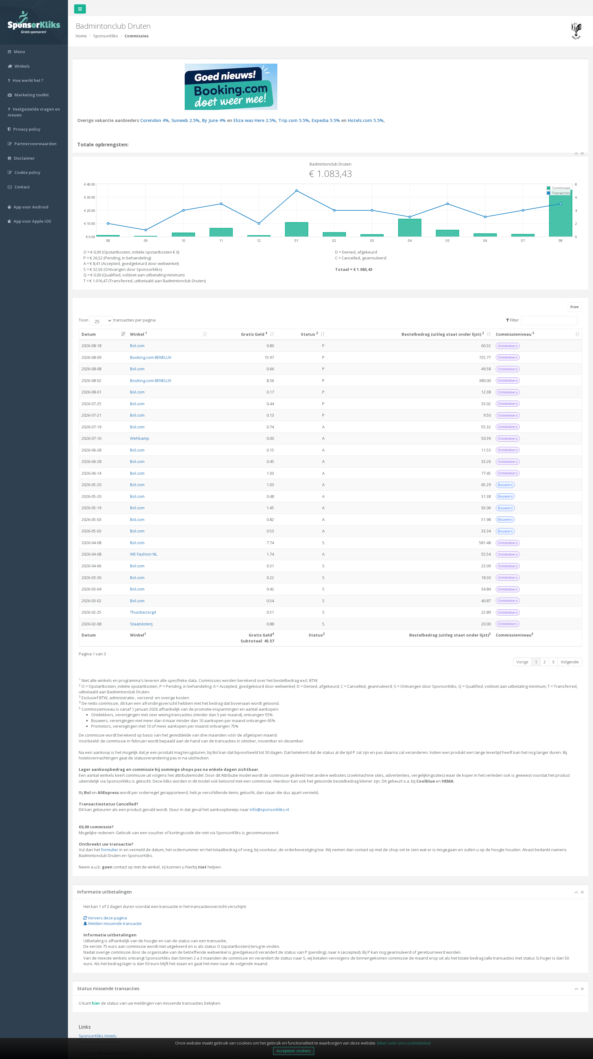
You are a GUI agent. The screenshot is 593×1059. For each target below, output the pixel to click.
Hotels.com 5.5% (366, 120)
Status (309, 334)
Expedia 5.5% (326, 120)
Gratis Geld (254, 334)
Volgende (570, 662)
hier (96, 1003)
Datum (89, 334)
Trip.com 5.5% (293, 120)
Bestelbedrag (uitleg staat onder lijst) (443, 334)
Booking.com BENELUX (150, 357)
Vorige (522, 662)
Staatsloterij (141, 624)
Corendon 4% (154, 120)
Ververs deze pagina (107, 918)
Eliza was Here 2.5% (254, 120)
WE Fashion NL (143, 554)
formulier (109, 849)
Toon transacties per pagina (117, 320)
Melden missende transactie (114, 923)
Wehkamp (139, 438)
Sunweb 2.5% (185, 120)
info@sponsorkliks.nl (269, 809)
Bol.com (137, 345)
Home (81, 36)
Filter (514, 320)
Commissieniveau (515, 334)
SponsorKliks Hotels (97, 1036)
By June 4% (214, 120)
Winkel (138, 334)
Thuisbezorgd (143, 612)
